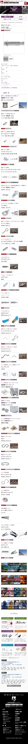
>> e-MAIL (4, 666)
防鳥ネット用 (14, 22)
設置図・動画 (18, 711)
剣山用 (20, 16)
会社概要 (17, 718)
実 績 (4, 725)
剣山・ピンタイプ (7, 717)
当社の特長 (5, 711)
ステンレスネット (7, 727)
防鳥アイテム (6, 22)
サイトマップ (18, 734)
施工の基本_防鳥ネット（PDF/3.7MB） (9, 87)
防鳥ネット (5, 716)
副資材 (10, 22)
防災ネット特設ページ (20, 725)
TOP (2, 22)
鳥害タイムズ (18, 727)
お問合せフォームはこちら (14, 685)
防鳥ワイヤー (6, 719)
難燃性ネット (6, 729)
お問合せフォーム (19, 729)
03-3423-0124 (6, 664)
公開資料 (17, 713)
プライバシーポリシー (20, 732)
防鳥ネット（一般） (7, 730)
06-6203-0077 (6, 677)
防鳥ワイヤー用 (7, 19)
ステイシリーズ (6, 721)
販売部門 (17, 720)
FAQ (16, 715)
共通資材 (21, 19)
